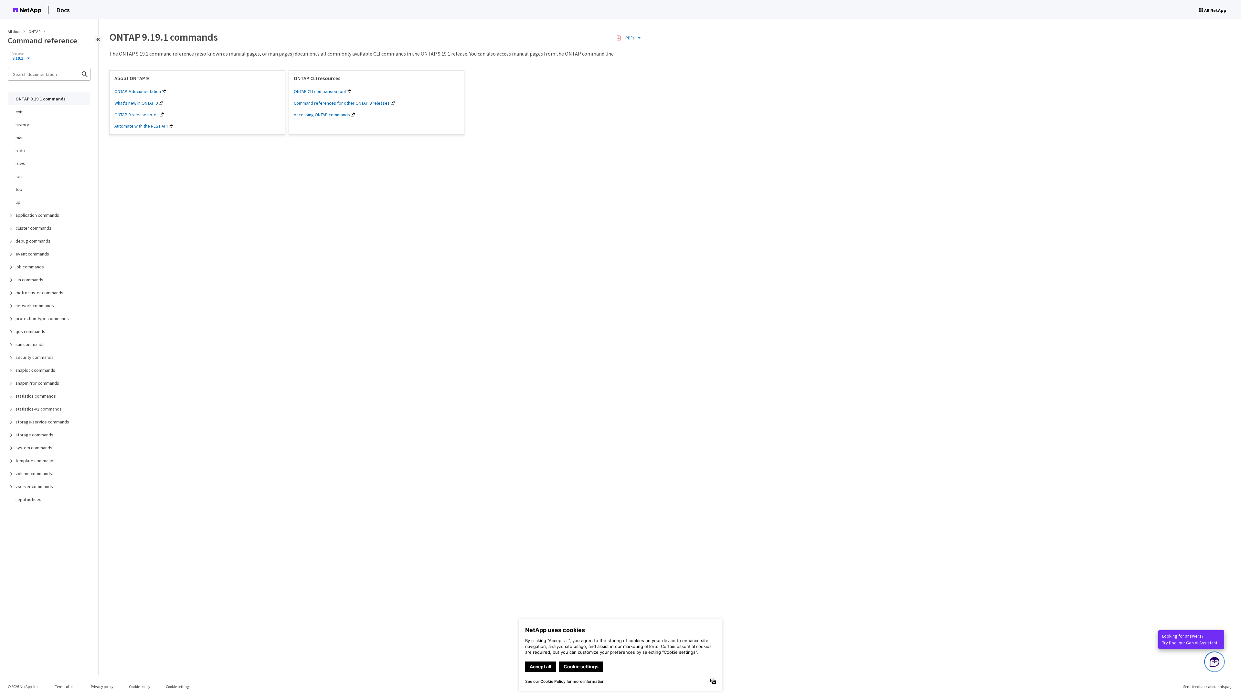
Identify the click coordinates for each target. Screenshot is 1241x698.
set (19, 176)
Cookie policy (139, 686)
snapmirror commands (37, 383)
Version (18, 53)
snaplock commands (35, 370)
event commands (32, 254)
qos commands (30, 331)
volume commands (34, 473)
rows (20, 163)
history (22, 125)
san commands (30, 344)
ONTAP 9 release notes (136, 115)
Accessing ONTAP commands (322, 115)
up (18, 202)
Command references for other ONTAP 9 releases (342, 103)
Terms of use (65, 686)
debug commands (33, 241)
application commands (37, 215)
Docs (63, 10)
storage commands (34, 435)
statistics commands (36, 396)
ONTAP (34, 31)
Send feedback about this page (1208, 686)
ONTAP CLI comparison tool (320, 91)
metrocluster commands (39, 293)
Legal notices (28, 499)
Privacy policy (102, 686)
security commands (35, 357)
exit (19, 112)
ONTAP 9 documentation (137, 91)
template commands (36, 461)
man (20, 138)
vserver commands (34, 486)
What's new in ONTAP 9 (136, 103)
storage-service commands (42, 422)
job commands (30, 267)
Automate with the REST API (141, 126)
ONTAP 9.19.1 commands (41, 99)
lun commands (29, 280)
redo (20, 150)
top (19, 189)
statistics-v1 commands (39, 409)
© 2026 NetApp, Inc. (23, 686)
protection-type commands (42, 318)
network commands (35, 305)
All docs (14, 31)
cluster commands (33, 228)
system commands (34, 448)
